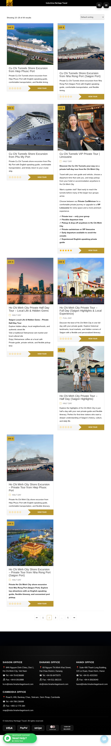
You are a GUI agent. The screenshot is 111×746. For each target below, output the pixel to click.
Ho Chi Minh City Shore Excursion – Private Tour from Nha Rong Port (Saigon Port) (30, 572)
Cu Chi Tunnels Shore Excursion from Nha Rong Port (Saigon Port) (80, 75)
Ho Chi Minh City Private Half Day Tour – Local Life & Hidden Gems (29, 309)
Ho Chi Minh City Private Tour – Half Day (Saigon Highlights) (78, 397)
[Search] (99, 5)
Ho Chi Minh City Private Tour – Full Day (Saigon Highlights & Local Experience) (81, 310)
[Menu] (106, 5)
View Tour (42, 88)
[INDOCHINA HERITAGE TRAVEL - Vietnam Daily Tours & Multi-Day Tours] (9, 3)
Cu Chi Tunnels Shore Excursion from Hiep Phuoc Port (28, 70)
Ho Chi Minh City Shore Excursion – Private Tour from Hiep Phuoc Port (29, 487)
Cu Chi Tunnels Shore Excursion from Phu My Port (28, 155)
